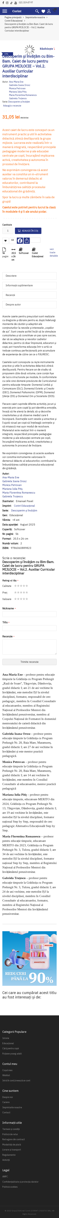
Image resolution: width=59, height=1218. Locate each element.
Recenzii (10, 295)
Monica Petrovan (17, 88)
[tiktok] (12, 2)
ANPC (5, 1176)
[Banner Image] (29, 958)
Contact (6, 1112)
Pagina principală (13, 17)
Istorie (5, 1038)
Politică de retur (10, 1134)
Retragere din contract (13, 1139)
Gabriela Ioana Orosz (19, 85)
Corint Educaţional (24, 505)
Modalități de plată (11, 1144)
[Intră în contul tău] (49, 10)
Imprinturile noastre (35, 17)
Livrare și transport (11, 1149)
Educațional (8, 1043)
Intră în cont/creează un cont (16, 1080)
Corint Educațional (14, 20)
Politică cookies (10, 1186)
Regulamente (9, 1154)
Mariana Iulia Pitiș (18, 91)
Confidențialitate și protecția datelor (20, 1181)
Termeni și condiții (11, 1129)
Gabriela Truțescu (18, 98)
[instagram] (8, 2)
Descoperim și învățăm (19, 101)
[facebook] (4, 2)
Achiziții (6, 1160)
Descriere (11, 275)
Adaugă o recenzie (12, 105)
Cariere (6, 1102)
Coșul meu (7, 1070)
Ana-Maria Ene (16, 81)
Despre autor (13, 304)
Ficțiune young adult (12, 1053)
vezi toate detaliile (54, 252)
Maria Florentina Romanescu (23, 95)
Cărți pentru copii (10, 1048)
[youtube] (16, 2)
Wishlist (6, 1075)
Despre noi (7, 1097)
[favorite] (43, 11)
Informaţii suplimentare (19, 285)
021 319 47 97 (26, 2)
